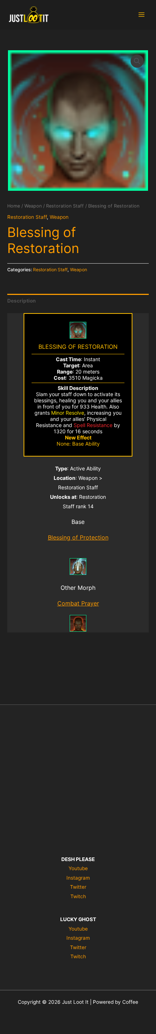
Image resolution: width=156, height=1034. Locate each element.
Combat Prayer (78, 603)
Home (13, 206)
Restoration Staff (65, 206)
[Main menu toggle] (142, 15)
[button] (137, 61)
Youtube (78, 868)
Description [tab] (21, 301)
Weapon (33, 206)
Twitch (78, 896)
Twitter (78, 887)
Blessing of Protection (78, 537)
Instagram (78, 878)
